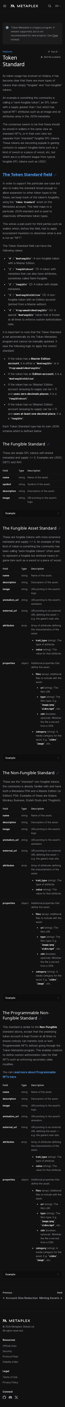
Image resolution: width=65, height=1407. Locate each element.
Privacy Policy (10, 1382)
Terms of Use (10, 1377)
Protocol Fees (10, 1356)
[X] (16, 1397)
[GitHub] (4, 1397)
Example (10, 513)
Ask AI (54, 51)
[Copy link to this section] (55, 174)
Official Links (9, 1345)
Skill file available (52, 57)
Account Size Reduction (20, 1298)
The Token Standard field (27, 174)
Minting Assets (50, 1298)
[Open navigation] (5, 6)
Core (55, 35)
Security (7, 1351)
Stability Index (10, 1361)
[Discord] (10, 1397)
